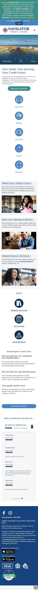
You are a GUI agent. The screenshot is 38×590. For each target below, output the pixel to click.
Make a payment (7, 61)
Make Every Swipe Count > (17, 183)
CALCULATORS (19, 326)
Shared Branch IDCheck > (16, 255)
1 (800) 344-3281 (14, 21)
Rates (20, 61)
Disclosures (12, 525)
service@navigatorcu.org (9, 544)
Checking (19, 123)
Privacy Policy (21, 525)
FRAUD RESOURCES (19, 342)
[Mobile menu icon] (34, 30)
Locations (33, 61)
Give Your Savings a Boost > (18, 219)
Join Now (26, 21)
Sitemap (4, 525)
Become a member (19, 88)
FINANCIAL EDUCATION (19, 310)
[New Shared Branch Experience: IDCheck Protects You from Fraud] (19, 285)
